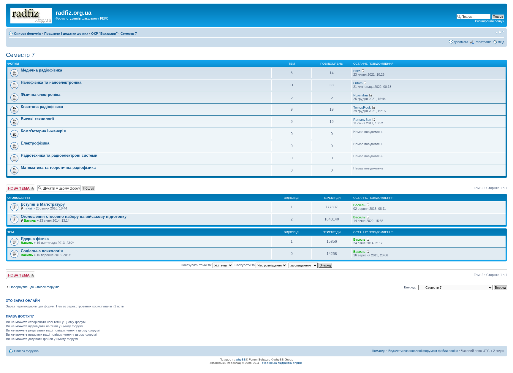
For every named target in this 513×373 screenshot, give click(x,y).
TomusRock (362, 107)
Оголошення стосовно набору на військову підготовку (73, 216)
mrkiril (28, 208)
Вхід (501, 42)
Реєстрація (483, 42)
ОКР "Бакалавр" (104, 33)
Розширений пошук (489, 21)
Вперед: (410, 287)
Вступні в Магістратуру (43, 204)
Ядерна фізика (35, 239)
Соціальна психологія (42, 251)
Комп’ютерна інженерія (43, 131)
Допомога (461, 42)
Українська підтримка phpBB (282, 362)
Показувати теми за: (197, 265)
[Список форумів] (31, 14)
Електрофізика (35, 143)
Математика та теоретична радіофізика (58, 167)
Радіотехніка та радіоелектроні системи (59, 155)
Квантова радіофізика (42, 106)
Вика (356, 71)
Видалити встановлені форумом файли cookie (423, 351)
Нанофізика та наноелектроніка (51, 82)
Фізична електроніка (40, 94)
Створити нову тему (17, 188)
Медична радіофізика (41, 70)
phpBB (241, 359)
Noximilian (360, 95)
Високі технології (37, 119)
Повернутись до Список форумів (34, 287)
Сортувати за (245, 265)
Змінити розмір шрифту (499, 32)
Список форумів (27, 33)
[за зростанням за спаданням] (310, 265)
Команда (378, 351)
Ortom (357, 83)
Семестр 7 (129, 33)
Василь (359, 205)
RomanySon (362, 119)
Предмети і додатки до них (66, 33)
